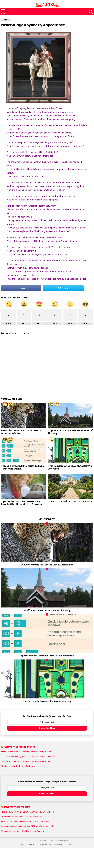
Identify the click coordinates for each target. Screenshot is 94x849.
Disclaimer (57, 845)
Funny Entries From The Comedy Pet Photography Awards (26, 752)
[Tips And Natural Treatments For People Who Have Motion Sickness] (23, 486)
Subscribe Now (47, 728)
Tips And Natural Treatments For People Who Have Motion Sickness (21, 503)
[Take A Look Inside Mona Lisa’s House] (70, 486)
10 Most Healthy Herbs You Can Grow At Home (21, 766)
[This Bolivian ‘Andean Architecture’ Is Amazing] (70, 450)
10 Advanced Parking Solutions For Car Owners (21, 817)
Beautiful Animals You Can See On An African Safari (21, 432)
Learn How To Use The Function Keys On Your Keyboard (25, 821)
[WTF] (57, 404)
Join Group (32, 845)
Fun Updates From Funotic (19, 746)
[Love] (4, 404)
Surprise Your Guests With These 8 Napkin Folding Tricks (25, 761)
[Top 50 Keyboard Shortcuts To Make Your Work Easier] (23, 450)
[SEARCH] (91, 12)
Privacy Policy (45, 845)
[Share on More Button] (88, 288)
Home (23, 845)
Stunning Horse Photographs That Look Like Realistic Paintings (28, 756)
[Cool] (4, 439)
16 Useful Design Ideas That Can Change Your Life (22, 831)
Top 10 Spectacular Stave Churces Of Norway (70, 432)
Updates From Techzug (16, 807)
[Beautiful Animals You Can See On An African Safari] (23, 415)
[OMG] (10, 404)
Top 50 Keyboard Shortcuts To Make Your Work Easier (23, 467)
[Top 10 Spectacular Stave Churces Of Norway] (70, 415)
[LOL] (51, 404)
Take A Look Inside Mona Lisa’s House (70, 501)
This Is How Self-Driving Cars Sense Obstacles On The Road (27, 812)
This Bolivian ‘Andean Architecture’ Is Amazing (70, 467)
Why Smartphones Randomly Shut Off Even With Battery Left (27, 826)
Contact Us (69, 845)
